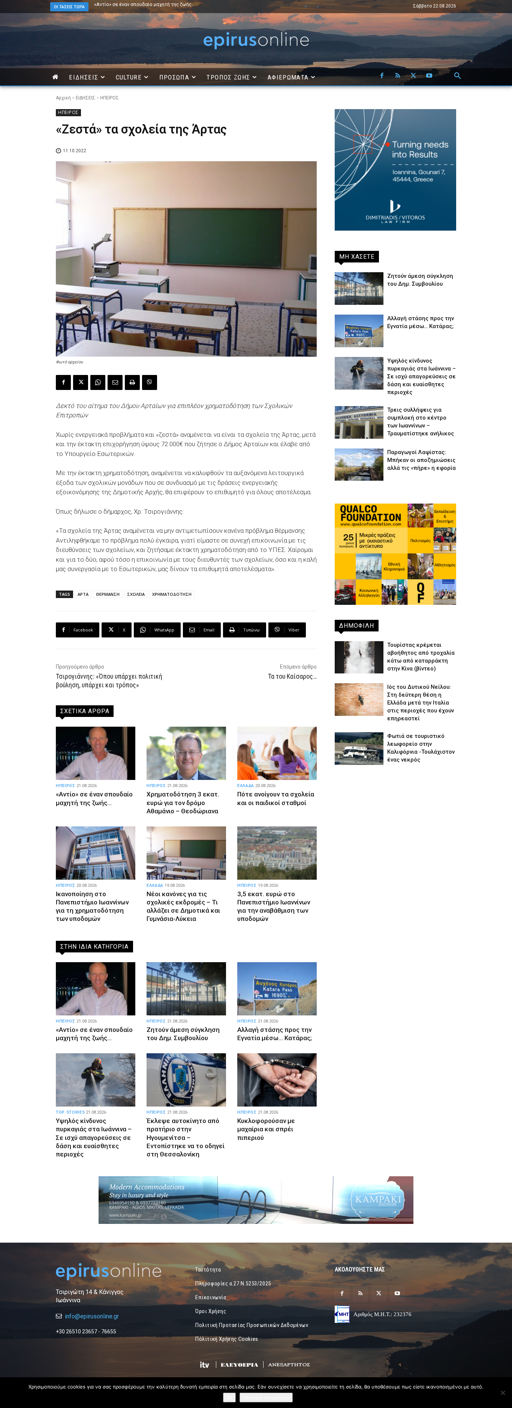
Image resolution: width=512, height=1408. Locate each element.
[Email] (115, 382)
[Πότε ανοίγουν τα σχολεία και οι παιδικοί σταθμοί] (277, 753)
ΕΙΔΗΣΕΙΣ (85, 97)
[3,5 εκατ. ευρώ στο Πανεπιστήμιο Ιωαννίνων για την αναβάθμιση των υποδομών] (277, 853)
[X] (413, 76)
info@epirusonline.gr (92, 1316)
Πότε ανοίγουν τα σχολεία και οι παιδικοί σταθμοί (275, 798)
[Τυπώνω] (132, 382)
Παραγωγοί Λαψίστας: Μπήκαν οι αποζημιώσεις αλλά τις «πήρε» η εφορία (421, 460)
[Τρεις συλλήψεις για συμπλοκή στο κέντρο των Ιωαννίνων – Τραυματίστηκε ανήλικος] (359, 422)
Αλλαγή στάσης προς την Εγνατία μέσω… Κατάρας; (274, 1034)
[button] (457, 76)
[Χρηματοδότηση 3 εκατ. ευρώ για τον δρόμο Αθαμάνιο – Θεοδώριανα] (186, 753)
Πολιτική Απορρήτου (266, 1398)
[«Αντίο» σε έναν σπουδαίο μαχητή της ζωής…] (95, 753)
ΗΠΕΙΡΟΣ (109, 97)
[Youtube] (429, 76)
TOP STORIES (70, 1112)
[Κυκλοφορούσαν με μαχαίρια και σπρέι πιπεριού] (277, 1080)
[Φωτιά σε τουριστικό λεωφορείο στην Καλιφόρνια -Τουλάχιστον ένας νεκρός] (359, 748)
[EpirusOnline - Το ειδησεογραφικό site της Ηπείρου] (256, 40)
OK (229, 1398)
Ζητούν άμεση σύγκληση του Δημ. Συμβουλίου (145, 4)
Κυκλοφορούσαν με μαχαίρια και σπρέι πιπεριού (266, 1129)
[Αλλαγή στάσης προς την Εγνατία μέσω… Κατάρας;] (277, 988)
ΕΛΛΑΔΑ (245, 786)
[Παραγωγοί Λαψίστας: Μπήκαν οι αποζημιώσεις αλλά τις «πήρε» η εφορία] (359, 464)
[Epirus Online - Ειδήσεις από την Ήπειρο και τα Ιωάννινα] (116, 1272)
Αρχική (63, 97)
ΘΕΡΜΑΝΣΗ (108, 594)
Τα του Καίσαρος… (292, 676)
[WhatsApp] (97, 382)
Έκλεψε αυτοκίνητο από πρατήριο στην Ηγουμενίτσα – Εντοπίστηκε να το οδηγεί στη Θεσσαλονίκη (186, 1137)
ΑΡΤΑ (83, 594)
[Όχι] (502, 1392)
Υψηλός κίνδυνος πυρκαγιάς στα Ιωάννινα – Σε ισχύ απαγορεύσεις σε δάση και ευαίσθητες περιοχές (94, 1137)
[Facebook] (382, 76)
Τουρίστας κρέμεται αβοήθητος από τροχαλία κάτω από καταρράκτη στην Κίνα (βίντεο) (184, 6)
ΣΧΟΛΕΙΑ (136, 594)
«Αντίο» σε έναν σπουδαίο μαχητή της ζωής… (94, 798)
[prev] (305, 6)
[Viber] (149, 382)
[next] (317, 6)
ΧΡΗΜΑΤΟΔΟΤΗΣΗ (172, 594)
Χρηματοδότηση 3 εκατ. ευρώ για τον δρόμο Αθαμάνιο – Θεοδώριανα (183, 802)
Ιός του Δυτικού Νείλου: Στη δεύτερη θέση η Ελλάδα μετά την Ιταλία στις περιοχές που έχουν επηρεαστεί (420, 703)
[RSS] (398, 76)
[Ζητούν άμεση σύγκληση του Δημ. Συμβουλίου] (186, 988)
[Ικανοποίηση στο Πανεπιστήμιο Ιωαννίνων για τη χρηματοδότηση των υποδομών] (95, 853)
